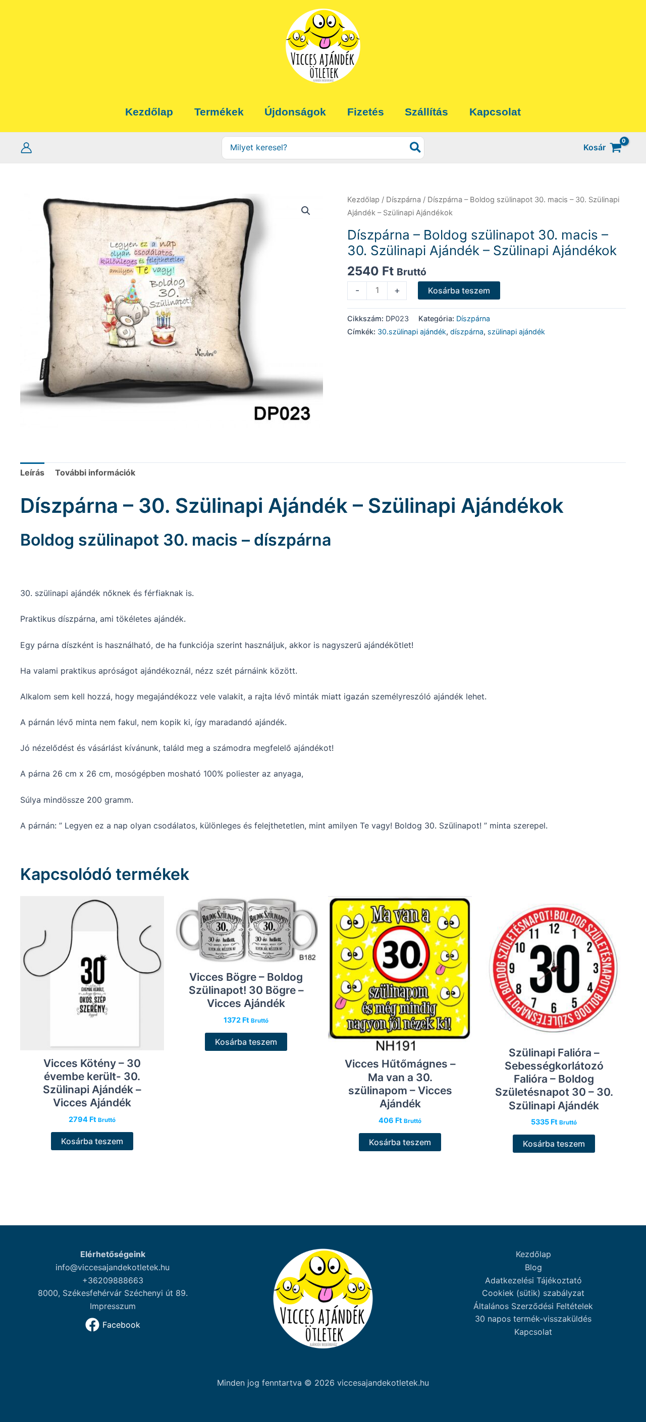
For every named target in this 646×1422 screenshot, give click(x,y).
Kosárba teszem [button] (92, 1141)
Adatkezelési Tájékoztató (533, 1280)
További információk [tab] (95, 472)
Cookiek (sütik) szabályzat (533, 1293)
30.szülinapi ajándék (412, 331)
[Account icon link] (26, 148)
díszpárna (466, 331)
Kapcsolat (533, 1332)
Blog (533, 1267)
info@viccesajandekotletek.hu (113, 1267)
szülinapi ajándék (516, 331)
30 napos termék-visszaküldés (533, 1319)
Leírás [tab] (32, 472)
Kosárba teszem (459, 290)
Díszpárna (403, 199)
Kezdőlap (363, 199)
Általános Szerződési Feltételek (533, 1306)
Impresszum (113, 1306)
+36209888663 (112, 1280)
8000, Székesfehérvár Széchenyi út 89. (113, 1293)
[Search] (416, 148)
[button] (306, 211)
